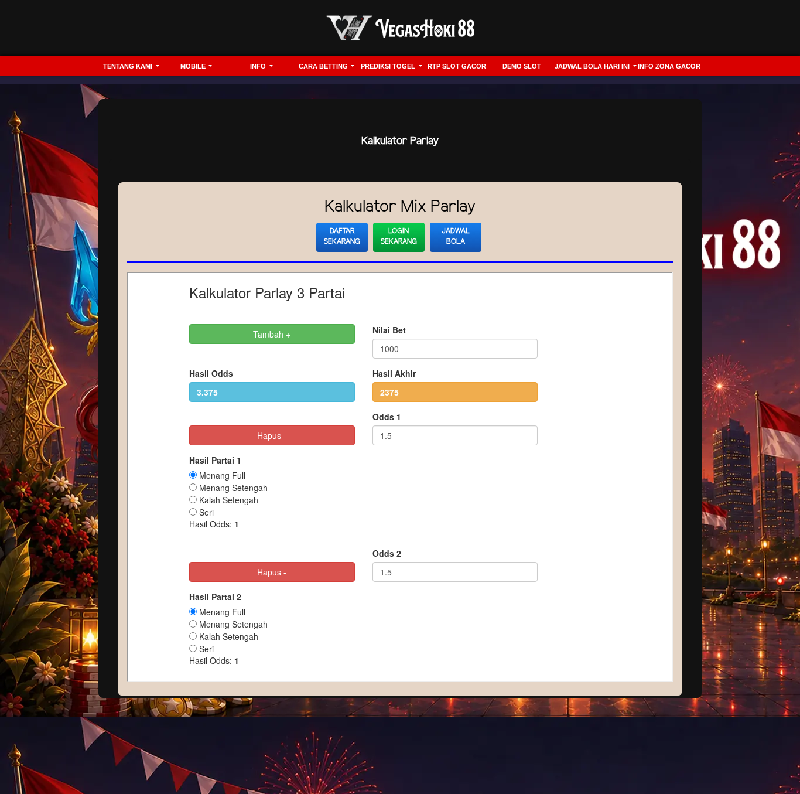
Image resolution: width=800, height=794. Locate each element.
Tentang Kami (128, 66)
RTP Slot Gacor (457, 66)
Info (259, 66)
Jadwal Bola (456, 236)
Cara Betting (324, 66)
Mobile (193, 66)
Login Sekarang (399, 236)
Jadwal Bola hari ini (593, 66)
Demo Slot (521, 66)
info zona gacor (669, 66)
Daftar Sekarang (342, 236)
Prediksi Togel (389, 66)
